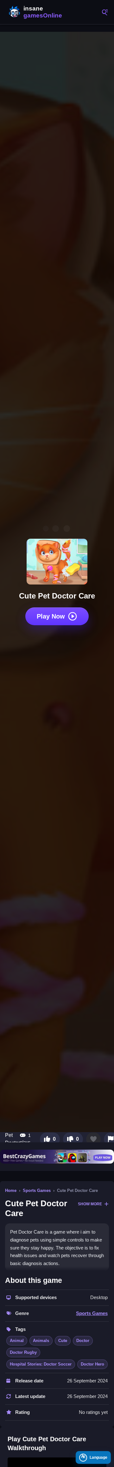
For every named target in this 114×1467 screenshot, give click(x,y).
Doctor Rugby (23, 1352)
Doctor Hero (92, 1364)
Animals (41, 1340)
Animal (17, 1340)
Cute (62, 1340)
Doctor (82, 1340)
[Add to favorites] (93, 1139)
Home (10, 1190)
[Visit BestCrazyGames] (57, 1157)
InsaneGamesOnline (34, 12)
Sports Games (37, 1190)
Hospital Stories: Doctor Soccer (41, 1364)
